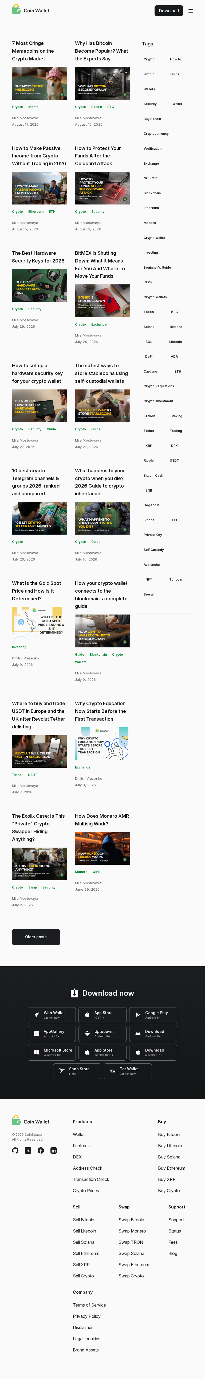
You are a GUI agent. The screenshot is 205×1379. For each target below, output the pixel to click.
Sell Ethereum (86, 1253)
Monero (81, 872)
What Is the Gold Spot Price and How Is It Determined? (36, 590)
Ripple (149, 460)
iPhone (149, 520)
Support (176, 1219)
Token (149, 312)
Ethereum (36, 212)
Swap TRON (131, 1242)
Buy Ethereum (171, 1168)
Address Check (87, 1168)
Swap (32, 887)
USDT (32, 775)
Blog (172, 1253)
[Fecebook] (41, 1150)
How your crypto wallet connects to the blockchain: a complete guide (101, 594)
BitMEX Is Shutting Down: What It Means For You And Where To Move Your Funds (100, 264)
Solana (149, 327)
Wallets (80, 662)
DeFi (148, 356)
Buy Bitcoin (152, 119)
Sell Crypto (83, 1275)
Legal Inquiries (86, 1338)
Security (97, 212)
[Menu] (191, 10)
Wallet (177, 104)
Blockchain (98, 654)
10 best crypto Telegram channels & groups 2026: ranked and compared (36, 482)
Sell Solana (83, 1242)
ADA (174, 356)
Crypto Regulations (159, 386)
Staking (176, 416)
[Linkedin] (53, 1150)
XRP (148, 446)
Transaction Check (91, 1179)
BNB (148, 490)
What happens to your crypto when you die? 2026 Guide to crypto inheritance (100, 482)
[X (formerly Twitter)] (28, 1150)
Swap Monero (132, 1231)
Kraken (149, 416)
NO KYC (150, 178)
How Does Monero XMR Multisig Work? (102, 819)
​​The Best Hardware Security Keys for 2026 (38, 257)
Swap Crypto (131, 1275)
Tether (17, 775)
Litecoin (175, 342)
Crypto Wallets (155, 297)
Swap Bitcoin (131, 1219)
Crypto (17, 107)
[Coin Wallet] (30, 9)
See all (149, 594)
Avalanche (152, 565)
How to (175, 59)
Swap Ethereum (134, 1264)
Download (169, 10)
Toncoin (175, 579)
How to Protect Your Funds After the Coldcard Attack (98, 156)
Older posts (36, 936)
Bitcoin (96, 107)
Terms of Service (89, 1305)
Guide (51, 429)
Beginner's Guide (157, 267)
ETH (52, 212)
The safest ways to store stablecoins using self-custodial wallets (101, 373)
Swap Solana (131, 1253)
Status (174, 1231)
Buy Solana (169, 1157)
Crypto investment (158, 401)
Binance (176, 327)
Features (81, 1145)
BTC (110, 107)
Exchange (99, 324)
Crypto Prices (86, 1190)
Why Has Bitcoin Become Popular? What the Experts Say (101, 50)
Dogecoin (151, 505)
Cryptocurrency (156, 134)
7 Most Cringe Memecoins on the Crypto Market (33, 50)
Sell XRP (81, 1264)
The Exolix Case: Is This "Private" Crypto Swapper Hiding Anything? (38, 827)
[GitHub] (15, 1150)
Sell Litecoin (84, 1231)
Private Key (153, 535)
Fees (173, 1242)
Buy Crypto (169, 1190)
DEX (174, 446)
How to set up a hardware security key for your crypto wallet (37, 373)
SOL (148, 342)
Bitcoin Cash (153, 475)
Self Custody (154, 550)
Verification (152, 148)
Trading (176, 431)
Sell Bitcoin (83, 1219)
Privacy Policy (87, 1316)
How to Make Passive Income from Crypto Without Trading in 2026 (39, 156)
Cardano (150, 371)
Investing (19, 647)
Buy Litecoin (170, 1145)
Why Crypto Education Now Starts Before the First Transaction (100, 711)
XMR (96, 872)
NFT (148, 579)
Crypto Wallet (154, 238)
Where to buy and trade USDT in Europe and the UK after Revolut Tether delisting (38, 715)
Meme (33, 107)
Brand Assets (86, 1350)
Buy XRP (167, 1179)
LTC (175, 520)
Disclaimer (83, 1327)
